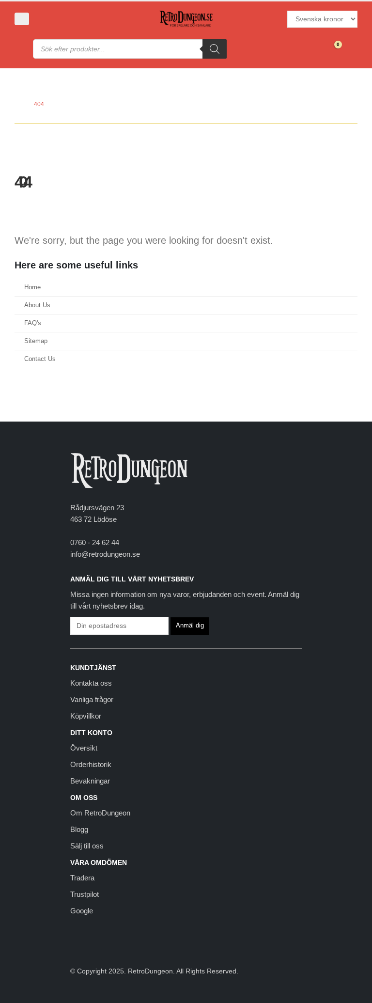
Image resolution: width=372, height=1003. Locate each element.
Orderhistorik (90, 764)
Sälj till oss (87, 846)
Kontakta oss (91, 683)
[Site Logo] (186, 19)
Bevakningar (90, 781)
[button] (22, 19)
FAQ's (32, 323)
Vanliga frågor (91, 699)
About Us (37, 305)
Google (81, 911)
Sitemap (35, 341)
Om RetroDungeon (100, 813)
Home (32, 287)
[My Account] (47, 19)
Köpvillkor (85, 716)
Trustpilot (84, 894)
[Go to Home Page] (17, 104)
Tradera (82, 878)
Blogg (79, 829)
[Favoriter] (310, 49)
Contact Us (40, 359)
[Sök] (214, 49)
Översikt (83, 748)
